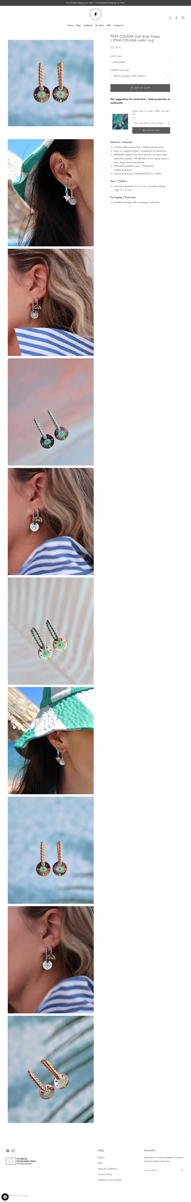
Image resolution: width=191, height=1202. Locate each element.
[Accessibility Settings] (5, 1197)
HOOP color (116, 56)
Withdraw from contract (110, 1180)
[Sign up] (182, 1170)
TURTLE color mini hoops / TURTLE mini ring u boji (151, 113)
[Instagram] (13, 1151)
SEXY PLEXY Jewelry (20, 1195)
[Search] (170, 17)
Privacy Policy (105, 1174)
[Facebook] (8, 1151)
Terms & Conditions (107, 1168)
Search (101, 1157)
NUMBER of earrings (119, 70)
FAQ (100, 1163)
